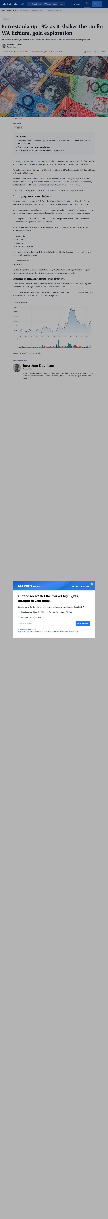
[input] (46, 623)
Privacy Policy (73, 631)
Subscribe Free (82, 623)
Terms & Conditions (59, 631)
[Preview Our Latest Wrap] (27, 629)
